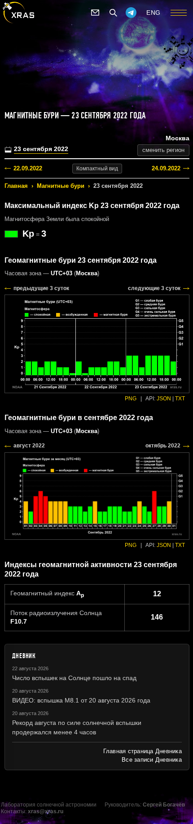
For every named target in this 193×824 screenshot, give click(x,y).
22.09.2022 (27, 168)
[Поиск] (113, 12)
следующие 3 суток (154, 288)
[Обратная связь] (95, 12)
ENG (153, 12)
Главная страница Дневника (142, 751)
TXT (180, 398)
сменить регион (163, 150)
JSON (164, 398)
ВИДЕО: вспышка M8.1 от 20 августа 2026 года (81, 700)
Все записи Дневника (152, 759)
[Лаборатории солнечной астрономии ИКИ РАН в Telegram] (131, 12)
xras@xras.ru (45, 811)
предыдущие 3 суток (41, 288)
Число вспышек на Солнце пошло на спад (74, 677)
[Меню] (179, 12)
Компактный (97, 168)
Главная (16, 185)
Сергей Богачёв (164, 805)
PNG (130, 398)
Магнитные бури (60, 185)
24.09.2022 (166, 168)
